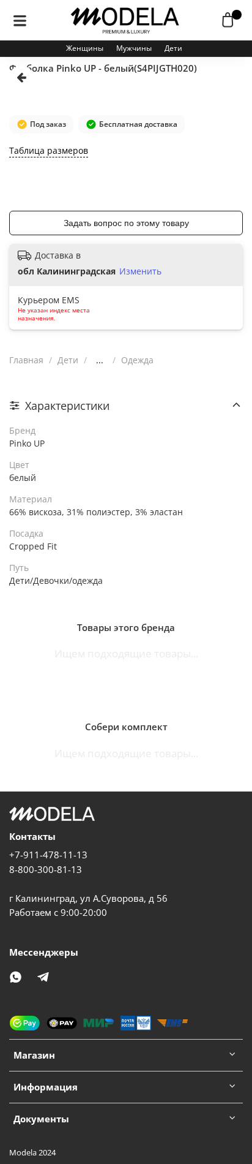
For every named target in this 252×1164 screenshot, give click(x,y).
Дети (173, 48)
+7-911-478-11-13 (48, 854)
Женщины (84, 48)
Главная (26, 360)
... (99, 360)
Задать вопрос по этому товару (126, 223)
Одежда (137, 360)
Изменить (140, 271)
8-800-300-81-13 (45, 869)
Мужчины (134, 48)
